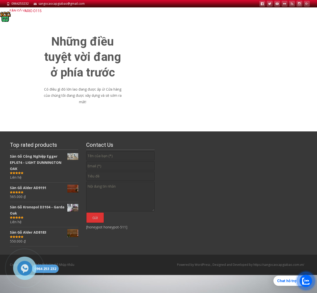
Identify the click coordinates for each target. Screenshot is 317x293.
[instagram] (299, 4)
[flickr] (285, 4)
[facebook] (262, 4)
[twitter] (270, 4)
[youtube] (277, 4)
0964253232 (20, 3)
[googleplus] (307, 4)
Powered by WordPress (194, 265)
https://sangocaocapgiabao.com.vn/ (278, 265)
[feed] (292, 4)
